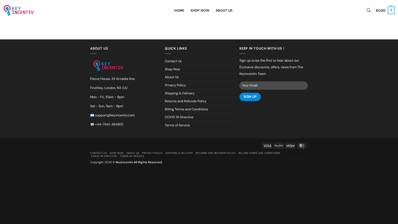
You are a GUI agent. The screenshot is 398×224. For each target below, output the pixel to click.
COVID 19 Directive (179, 117)
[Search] (368, 10)
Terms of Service (177, 125)
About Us (224, 10)
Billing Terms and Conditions (186, 109)
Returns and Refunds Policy (185, 101)
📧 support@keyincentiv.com (112, 115)
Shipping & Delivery (180, 93)
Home (179, 10)
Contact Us (173, 61)
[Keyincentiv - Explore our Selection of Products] (18, 10)
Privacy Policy (175, 85)
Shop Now (200, 10)
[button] (385, 10)
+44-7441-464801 (109, 124)
